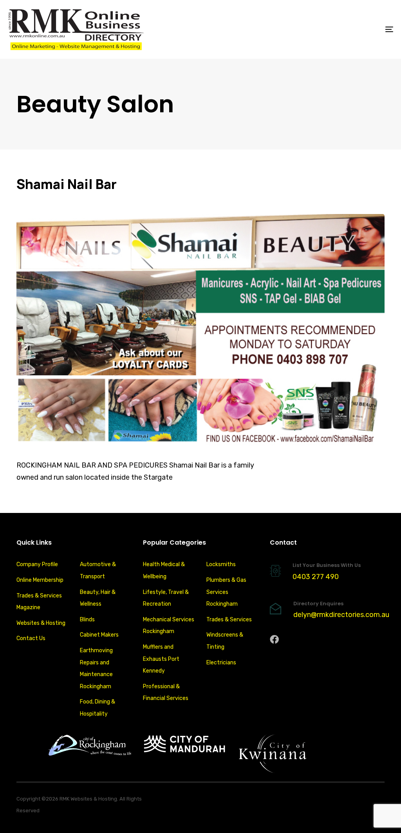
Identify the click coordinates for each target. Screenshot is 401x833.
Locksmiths (221, 564)
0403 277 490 (316, 576)
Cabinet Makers (99, 634)
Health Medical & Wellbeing (164, 570)
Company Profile (37, 564)
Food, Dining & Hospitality (97, 707)
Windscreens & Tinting (224, 640)
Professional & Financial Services (165, 692)
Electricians (221, 662)
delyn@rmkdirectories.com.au (341, 614)
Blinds (87, 619)
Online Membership (39, 580)
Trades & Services (229, 619)
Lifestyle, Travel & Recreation (166, 598)
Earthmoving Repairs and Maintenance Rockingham (96, 668)
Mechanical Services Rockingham (168, 625)
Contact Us (30, 638)
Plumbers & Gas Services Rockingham (226, 592)
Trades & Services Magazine (39, 601)
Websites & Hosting (40, 623)
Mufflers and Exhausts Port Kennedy (161, 659)
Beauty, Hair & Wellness (98, 598)
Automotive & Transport (98, 570)
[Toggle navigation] (329, 29)
